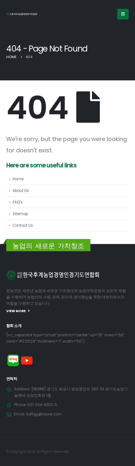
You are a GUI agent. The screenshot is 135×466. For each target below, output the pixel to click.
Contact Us (23, 225)
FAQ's (18, 202)
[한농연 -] (22, 14)
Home (18, 179)
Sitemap (20, 213)
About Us (21, 190)
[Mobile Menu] (123, 14)
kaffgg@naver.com (44, 414)
